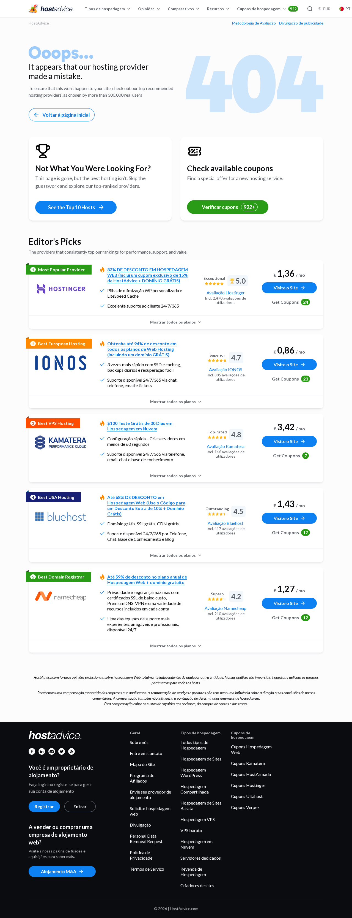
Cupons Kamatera (248, 763)
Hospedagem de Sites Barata (200, 805)
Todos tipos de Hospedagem (194, 745)
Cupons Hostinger (248, 785)
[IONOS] (60, 363)
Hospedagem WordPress (193, 772)
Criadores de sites (197, 885)
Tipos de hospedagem (105, 8)
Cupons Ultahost (247, 796)
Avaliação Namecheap (225, 608)
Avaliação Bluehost (225, 523)
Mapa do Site (142, 764)
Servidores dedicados (200, 857)
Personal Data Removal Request (146, 838)
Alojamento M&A (58, 871)
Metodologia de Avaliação (254, 23)
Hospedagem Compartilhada (194, 789)
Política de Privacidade (141, 855)
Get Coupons (290, 302)
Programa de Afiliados (142, 778)
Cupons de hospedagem (266, 8)
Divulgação (140, 824)
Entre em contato (146, 753)
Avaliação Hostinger (226, 292)
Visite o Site (286, 287)
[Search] (309, 8)
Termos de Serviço (147, 868)
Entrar (80, 806)
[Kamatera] (60, 442)
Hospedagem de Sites (200, 758)
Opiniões (146, 8)
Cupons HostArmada (251, 774)
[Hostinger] (60, 289)
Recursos (215, 8)
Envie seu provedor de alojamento (150, 794)
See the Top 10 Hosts (71, 207)
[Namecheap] (60, 596)
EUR (324, 8)
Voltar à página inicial (66, 115)
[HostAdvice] (51, 8)
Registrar (44, 806)
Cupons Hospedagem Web (251, 749)
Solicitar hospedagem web (150, 811)
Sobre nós (139, 742)
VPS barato (191, 830)
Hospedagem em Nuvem (196, 844)
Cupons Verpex (245, 807)
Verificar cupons (228, 207)
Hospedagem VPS (197, 819)
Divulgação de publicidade (301, 23)
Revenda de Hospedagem (193, 871)
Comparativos (181, 8)
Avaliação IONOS (225, 369)
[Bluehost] (60, 516)
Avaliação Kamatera (225, 446)
